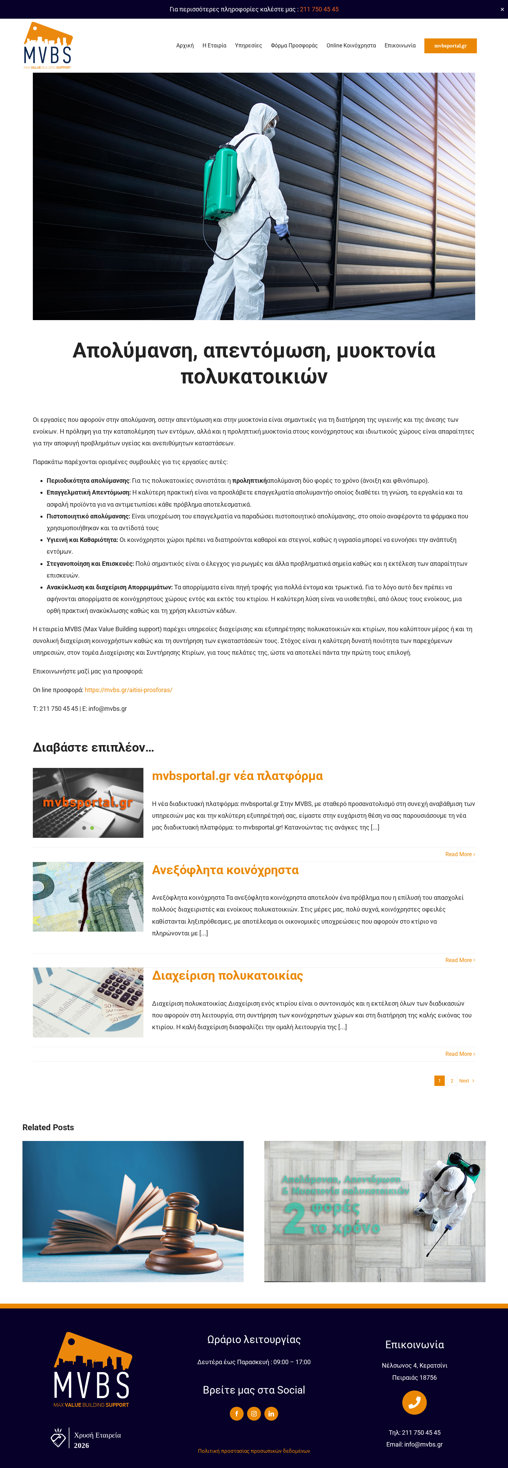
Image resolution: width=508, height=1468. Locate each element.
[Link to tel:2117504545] (414, 1402)
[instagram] (254, 1414)
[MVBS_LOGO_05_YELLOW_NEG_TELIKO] (93, 1333)
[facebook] (237, 1414)
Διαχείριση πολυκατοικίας (227, 975)
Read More (458, 854)
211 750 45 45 (319, 9)
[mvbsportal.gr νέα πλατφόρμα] (88, 803)
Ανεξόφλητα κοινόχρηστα (225, 870)
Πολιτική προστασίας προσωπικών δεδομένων (254, 1451)
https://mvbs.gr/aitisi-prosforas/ (128, 690)
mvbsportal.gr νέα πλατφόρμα (239, 776)
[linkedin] (271, 1414)
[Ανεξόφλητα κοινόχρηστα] (88, 897)
